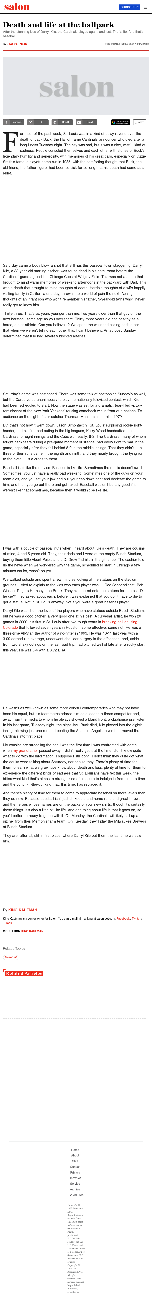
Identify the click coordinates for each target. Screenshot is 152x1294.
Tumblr (7, 923)
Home (75, 1150)
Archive (75, 1189)
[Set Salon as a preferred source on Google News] (120, 122)
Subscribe (130, 7)
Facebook (123, 918)
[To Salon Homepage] (17, 6)
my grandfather (25, 751)
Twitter (136, 918)
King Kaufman (17, 44)
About (75, 1155)
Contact (75, 1167)
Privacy (75, 1172)
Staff (75, 1161)
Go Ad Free (76, 1195)
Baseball (10, 957)
